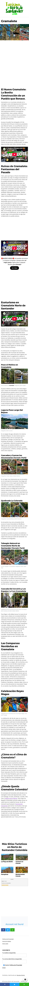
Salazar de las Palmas (11, 798)
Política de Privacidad (8, 939)
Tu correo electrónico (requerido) (12, 959)
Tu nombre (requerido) (9, 953)
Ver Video (14, 268)
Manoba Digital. (21, 975)
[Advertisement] (14, 57)
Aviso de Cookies (6, 941)
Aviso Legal (5, 943)
